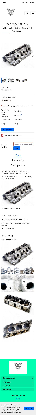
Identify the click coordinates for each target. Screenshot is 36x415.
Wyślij (17, 148)
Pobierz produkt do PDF (12, 136)
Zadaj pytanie (7, 130)
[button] (31, 2)
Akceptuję (28, 408)
